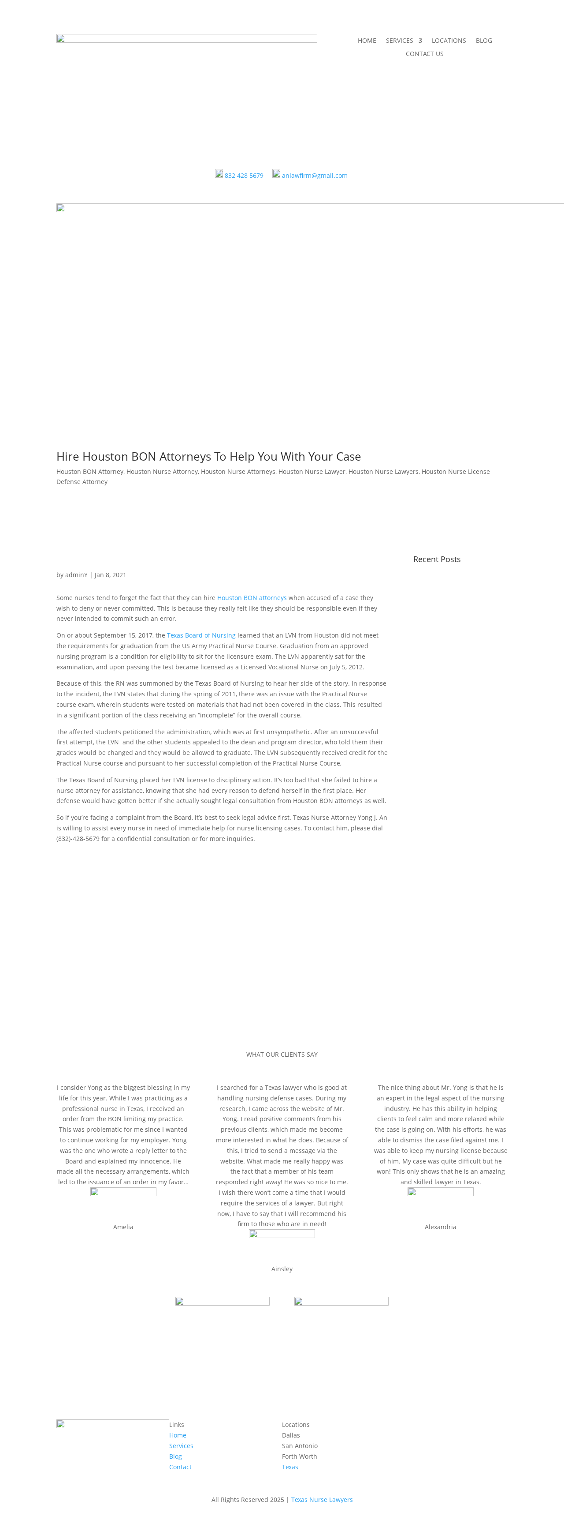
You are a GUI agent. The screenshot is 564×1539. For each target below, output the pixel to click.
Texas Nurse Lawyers (322, 1499)
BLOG (484, 41)
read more (437, 726)
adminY (76, 575)
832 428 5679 (244, 175)
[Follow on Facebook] (402, 1426)
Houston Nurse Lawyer (311, 471)
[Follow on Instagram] (455, 1426)
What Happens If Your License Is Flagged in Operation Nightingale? (453, 859)
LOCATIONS (449, 41)
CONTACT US (425, 54)
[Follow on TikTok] (437, 1426)
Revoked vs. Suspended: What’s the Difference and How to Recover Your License (457, 644)
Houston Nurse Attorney (162, 471)
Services (181, 1445)
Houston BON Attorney (89, 471)
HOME (367, 41)
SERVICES (399, 41)
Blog (175, 1456)
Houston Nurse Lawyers (384, 471)
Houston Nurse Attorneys (238, 471)
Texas (290, 1467)
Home (177, 1435)
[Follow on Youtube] (419, 1426)
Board (202, 635)
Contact (180, 1467)
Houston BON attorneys (252, 597)
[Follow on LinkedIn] (472, 1426)
